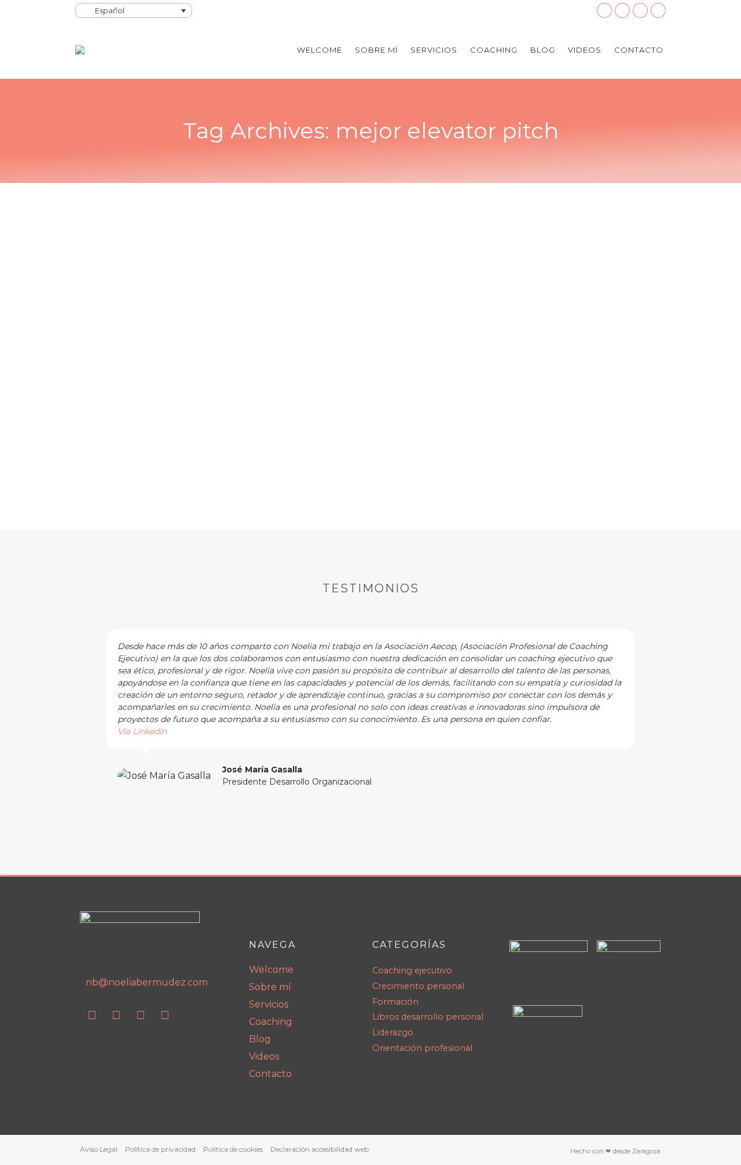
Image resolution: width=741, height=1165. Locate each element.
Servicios (268, 1004)
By (388, 426)
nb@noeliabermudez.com (147, 982)
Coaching (270, 1021)
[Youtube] (116, 1015)
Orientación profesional (295, 426)
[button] (92, 709)
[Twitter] (165, 1015)
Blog (260, 1039)
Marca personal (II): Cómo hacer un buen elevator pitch (268, 408)
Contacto (270, 1073)
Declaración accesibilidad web (319, 1149)
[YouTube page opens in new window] (622, 10)
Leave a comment (516, 426)
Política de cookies (233, 1149)
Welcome (271, 969)
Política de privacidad (160, 1149)
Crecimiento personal (207, 426)
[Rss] (141, 1015)
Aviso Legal (99, 1149)
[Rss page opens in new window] (640, 10)
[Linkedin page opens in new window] (604, 10)
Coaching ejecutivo (126, 426)
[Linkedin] (92, 1015)
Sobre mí (270, 986)
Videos (264, 1056)
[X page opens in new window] (658, 10)
